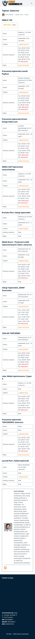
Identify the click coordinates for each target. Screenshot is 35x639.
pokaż (13, 25)
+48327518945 (23, 228)
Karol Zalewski (9, 14)
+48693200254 (23, 140)
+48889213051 (23, 393)
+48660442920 (23, 261)
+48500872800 (23, 434)
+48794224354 (23, 306)
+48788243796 (23, 186)
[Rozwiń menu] (31, 3)
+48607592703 (23, 44)
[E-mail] (5, 568)
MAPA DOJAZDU (23, 65)
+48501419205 (23, 349)
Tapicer (26, 14)
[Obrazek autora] (3, 14)
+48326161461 (23, 477)
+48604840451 (23, 92)
